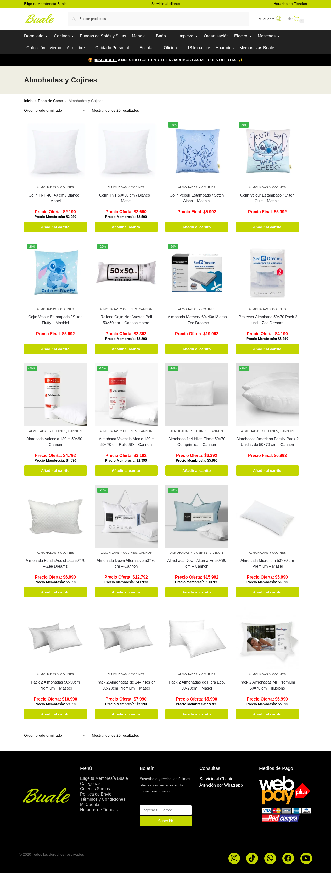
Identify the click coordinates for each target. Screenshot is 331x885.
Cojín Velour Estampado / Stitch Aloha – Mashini (197, 198)
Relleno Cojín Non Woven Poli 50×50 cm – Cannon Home (126, 320)
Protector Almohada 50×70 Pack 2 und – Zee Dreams (267, 320)
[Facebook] (288, 858)
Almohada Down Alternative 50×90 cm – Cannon (196, 563)
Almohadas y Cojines (55, 187)
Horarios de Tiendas (290, 4)
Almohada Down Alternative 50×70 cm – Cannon (126, 563)
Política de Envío (95, 794)
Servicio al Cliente (216, 779)
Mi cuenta (267, 19)
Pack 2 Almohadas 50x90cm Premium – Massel (55, 685)
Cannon (146, 309)
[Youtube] (306, 858)
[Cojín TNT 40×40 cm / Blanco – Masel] (55, 151)
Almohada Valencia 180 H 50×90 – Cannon (55, 441)
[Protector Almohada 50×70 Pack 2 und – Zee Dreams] (267, 272)
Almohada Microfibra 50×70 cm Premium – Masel (267, 563)
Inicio (28, 101)
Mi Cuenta (89, 804)
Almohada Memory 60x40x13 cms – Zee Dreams (197, 320)
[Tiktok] (252, 858)
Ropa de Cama (50, 101)
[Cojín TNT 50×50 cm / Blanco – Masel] (126, 151)
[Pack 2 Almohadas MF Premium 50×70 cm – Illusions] (267, 638)
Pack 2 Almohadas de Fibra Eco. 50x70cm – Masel (197, 685)
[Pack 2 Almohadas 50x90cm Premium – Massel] (55, 638)
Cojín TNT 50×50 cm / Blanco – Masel (126, 198)
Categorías (90, 783)
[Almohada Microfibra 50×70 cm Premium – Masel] (267, 516)
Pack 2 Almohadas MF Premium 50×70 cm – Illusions (267, 685)
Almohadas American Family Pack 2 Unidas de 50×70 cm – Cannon (267, 441)
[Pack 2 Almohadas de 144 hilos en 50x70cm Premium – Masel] (126, 638)
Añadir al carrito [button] (55, 227)
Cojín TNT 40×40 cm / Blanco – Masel (55, 198)
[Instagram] (234, 858)
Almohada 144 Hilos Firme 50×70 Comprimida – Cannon (196, 441)
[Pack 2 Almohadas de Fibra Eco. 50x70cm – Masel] (196, 638)
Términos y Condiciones (102, 799)
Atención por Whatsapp (221, 785)
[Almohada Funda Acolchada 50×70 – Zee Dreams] (55, 516)
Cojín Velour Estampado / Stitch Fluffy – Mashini (55, 320)
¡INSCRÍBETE (105, 60)
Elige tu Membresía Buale (45, 4)
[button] (295, 19)
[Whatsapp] (270, 858)
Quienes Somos (95, 789)
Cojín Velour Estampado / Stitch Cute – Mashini (267, 198)
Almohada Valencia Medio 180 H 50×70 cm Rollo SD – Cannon (126, 441)
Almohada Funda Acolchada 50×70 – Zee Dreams (55, 563)
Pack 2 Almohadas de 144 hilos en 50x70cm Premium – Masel (126, 685)
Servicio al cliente (165, 4)
